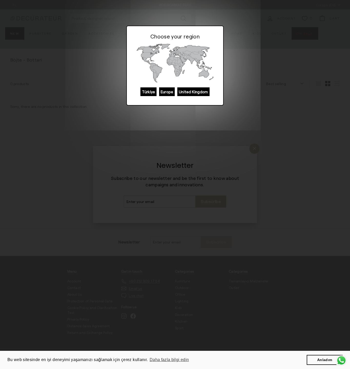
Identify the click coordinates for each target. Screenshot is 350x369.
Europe (167, 91)
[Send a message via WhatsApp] (341, 360)
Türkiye (148, 91)
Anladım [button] (324, 360)
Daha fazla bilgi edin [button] (169, 359)
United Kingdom (193, 91)
